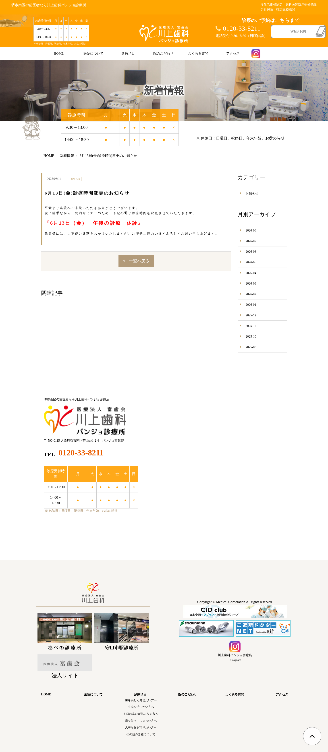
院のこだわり (163, 53)
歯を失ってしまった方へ (141, 720)
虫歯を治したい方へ (141, 707)
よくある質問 (198, 53)
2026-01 (251, 304)
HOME (59, 53)
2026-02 (251, 294)
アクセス (233, 53)
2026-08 (251, 230)
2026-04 (251, 273)
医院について (93, 53)
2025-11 (251, 326)
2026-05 (251, 262)
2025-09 (251, 347)
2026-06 (251, 251)
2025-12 (251, 315)
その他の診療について (140, 734)
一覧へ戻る (139, 261)
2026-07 (251, 241)
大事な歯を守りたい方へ (141, 727)
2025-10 (251, 336)
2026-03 (251, 283)
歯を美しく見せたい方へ (141, 700)
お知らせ (252, 193)
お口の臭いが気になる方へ (140, 713)
